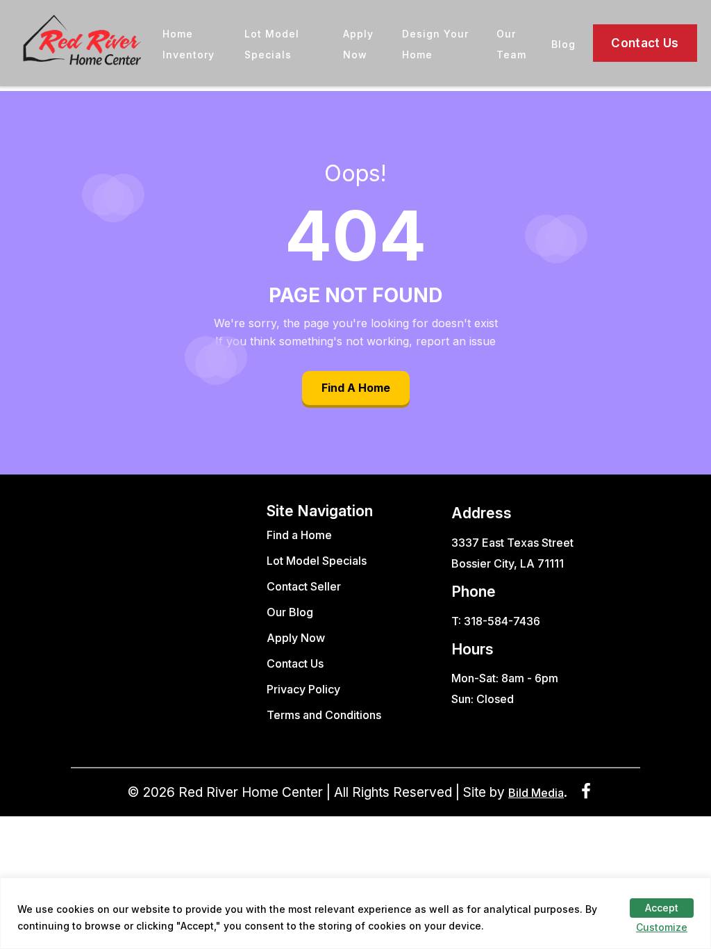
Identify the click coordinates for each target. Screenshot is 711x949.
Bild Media (536, 793)
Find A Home (355, 388)
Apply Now (296, 638)
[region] (355, 913)
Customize (661, 927)
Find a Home (299, 535)
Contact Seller (304, 586)
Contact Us (644, 43)
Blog (563, 44)
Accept (661, 908)
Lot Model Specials (317, 561)
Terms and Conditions (324, 715)
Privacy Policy (303, 689)
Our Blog (290, 612)
